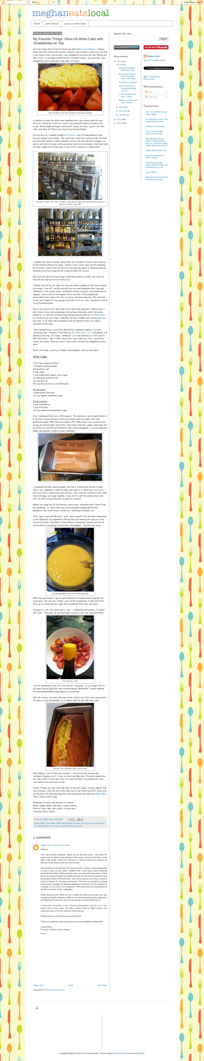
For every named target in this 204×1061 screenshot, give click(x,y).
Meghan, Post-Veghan (155, 126)
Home (70, 985)
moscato (97, 823)
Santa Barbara (42, 826)
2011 (119, 123)
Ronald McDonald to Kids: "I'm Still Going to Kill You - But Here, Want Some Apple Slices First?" (157, 142)
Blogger (141, 1053)
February (123, 111)
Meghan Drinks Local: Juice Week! (128, 101)
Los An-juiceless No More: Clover (127, 95)
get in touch (52, 23)
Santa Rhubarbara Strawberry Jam (127, 69)
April (121, 65)
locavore (89, 823)
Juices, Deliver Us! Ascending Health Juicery (128, 88)
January (123, 115)
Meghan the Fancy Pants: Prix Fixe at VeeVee (157, 178)
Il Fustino (71, 135)
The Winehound (97, 315)
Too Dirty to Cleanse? (128, 82)
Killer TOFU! (151, 172)
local (83, 823)
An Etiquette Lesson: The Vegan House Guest (157, 120)
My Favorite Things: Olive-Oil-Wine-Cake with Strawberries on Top (157, 165)
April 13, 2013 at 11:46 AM (58, 845)
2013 (119, 61)
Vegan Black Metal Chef (156, 150)
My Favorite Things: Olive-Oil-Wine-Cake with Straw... (127, 76)
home (37, 23)
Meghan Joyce (153, 56)
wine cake (78, 826)
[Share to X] (75, 819)
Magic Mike (100, 794)
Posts (150, 92)
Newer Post (39, 985)
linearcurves (120, 1053)
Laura (43, 845)
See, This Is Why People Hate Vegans (156, 113)
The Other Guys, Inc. (81, 332)
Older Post (101, 985)
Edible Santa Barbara (85, 49)
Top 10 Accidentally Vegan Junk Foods (154, 132)
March (122, 107)
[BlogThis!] (72, 819)
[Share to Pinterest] (81, 819)
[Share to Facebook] (78, 819)
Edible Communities (47, 823)
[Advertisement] (52, 1031)
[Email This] (69, 819)
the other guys (54, 826)
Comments (152, 97)
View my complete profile (154, 60)
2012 (119, 119)
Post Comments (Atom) (55, 990)
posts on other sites (75, 23)
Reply (43, 933)
